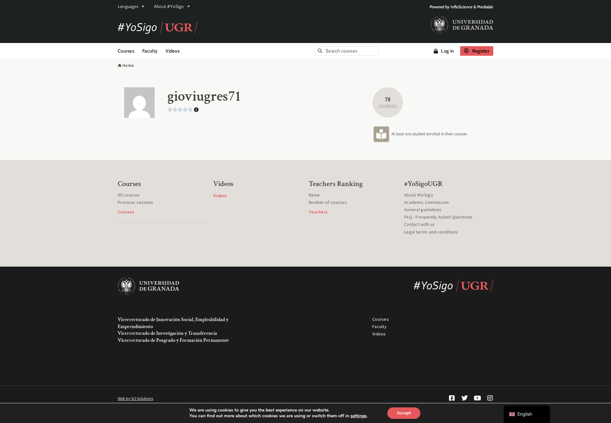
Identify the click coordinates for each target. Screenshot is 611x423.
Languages (128, 6)
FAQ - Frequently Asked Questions (438, 217)
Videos (172, 51)
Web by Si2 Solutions (135, 398)
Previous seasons (135, 202)
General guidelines (422, 209)
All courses (129, 195)
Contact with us (419, 224)
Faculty (150, 51)
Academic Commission (426, 202)
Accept (404, 413)
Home (128, 65)
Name (314, 195)
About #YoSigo (169, 6)
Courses (126, 51)
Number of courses (328, 202)
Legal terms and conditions (431, 232)
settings (358, 416)
